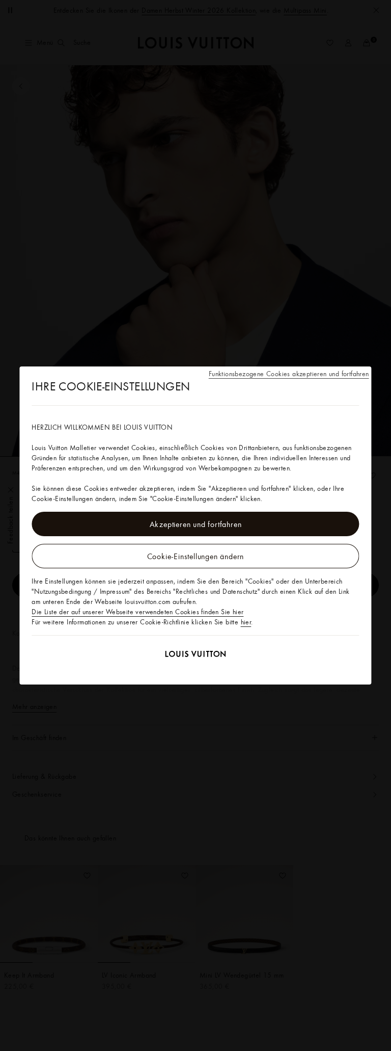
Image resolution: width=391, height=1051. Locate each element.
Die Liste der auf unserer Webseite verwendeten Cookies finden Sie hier (137, 611)
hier (246, 621)
